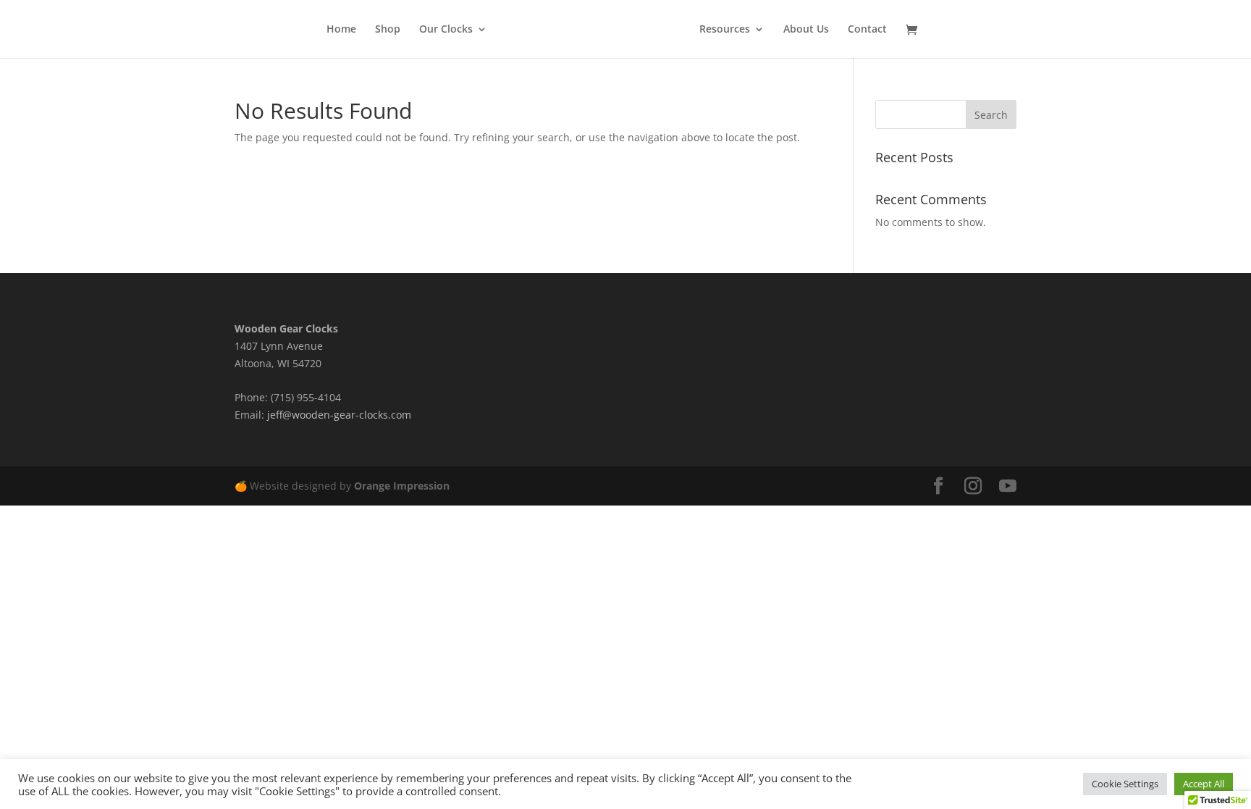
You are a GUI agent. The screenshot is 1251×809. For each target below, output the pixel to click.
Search (991, 115)
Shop (387, 29)
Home (341, 29)
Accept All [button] (1203, 783)
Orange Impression (402, 485)
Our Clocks (446, 29)
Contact (867, 29)
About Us (806, 29)
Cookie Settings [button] (1125, 783)
